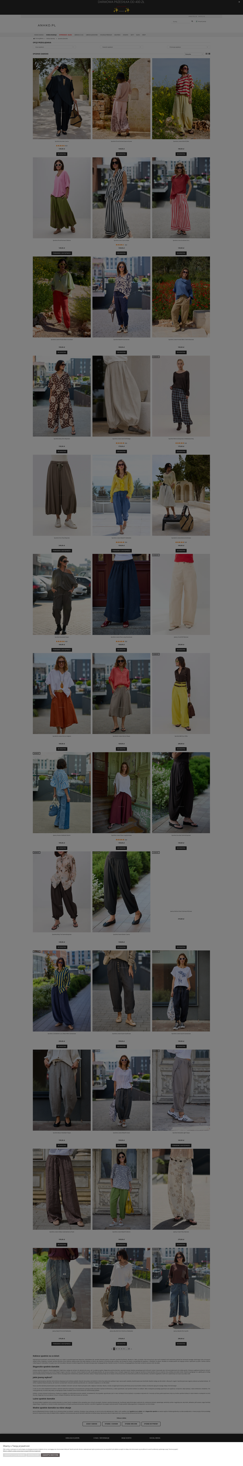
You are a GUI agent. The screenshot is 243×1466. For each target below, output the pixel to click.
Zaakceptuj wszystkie (50, 1455)
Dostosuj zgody (33, 1455)
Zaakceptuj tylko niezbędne (14, 1455)
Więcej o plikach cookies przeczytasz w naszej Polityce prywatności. (22, 1451)
